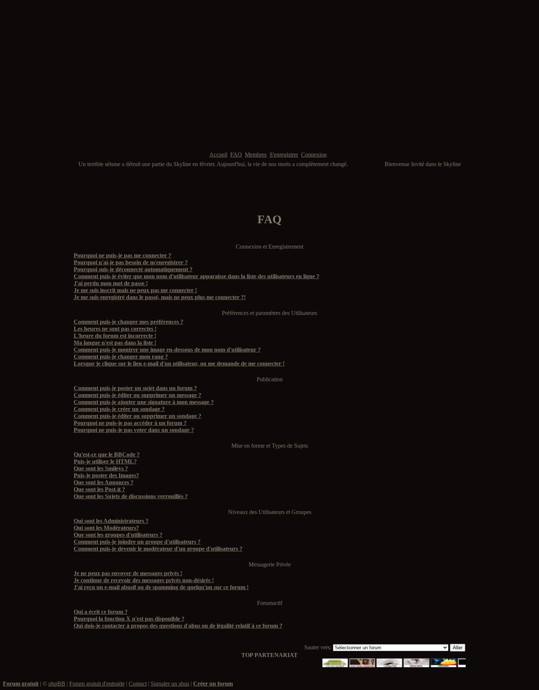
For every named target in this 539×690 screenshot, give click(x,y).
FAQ (236, 154)
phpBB (56, 683)
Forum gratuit (20, 683)
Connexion (314, 154)
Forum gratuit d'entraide (97, 683)
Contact (138, 683)
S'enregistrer (284, 154)
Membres (256, 154)
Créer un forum (213, 683)
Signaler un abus (170, 683)
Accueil (218, 154)
